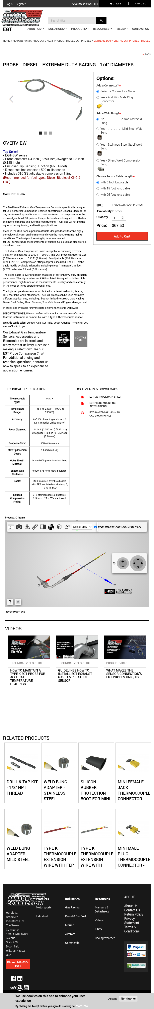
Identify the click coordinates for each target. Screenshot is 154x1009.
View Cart (140, 3)
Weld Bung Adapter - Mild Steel (18, 853)
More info (82, 1006)
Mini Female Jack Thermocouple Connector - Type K (134, 793)
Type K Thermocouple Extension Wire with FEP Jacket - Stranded (60, 862)
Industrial (42, 916)
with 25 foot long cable (115, 194)
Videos (99, 920)
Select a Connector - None (117, 91)
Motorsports (44, 907)
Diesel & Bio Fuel (75, 916)
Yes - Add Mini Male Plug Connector (116, 99)
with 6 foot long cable (114, 182)
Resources (101, 29)
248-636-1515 (90, 3)
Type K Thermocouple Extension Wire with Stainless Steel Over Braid (97, 865)
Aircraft (70, 934)
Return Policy (133, 914)
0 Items (116, 3)
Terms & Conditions (132, 929)
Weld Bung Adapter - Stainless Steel (55, 790)
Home (6, 40)
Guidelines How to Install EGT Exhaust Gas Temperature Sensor (75, 675)
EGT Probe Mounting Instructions (102, 404)
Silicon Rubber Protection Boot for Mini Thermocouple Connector (97, 796)
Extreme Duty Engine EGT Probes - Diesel (121, 40)
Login (9, 4)
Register (20, 4)
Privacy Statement (131, 920)
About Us (34, 29)
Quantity (102, 217)
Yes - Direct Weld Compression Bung (120, 162)
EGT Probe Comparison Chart (63, 339)
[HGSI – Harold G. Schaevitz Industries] (23, 18)
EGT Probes (56, 40)
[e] (13, 987)
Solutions (56, 29)
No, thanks (128, 998)
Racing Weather (105, 938)
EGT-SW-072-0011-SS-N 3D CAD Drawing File (104, 414)
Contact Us (140, 29)
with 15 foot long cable (115, 188)
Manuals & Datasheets (102, 909)
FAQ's (98, 929)
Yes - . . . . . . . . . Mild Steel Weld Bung (121, 130)
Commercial (72, 943)
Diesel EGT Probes (78, 40)
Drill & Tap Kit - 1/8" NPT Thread (22, 787)
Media (121, 29)
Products (78, 29)
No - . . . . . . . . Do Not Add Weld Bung (121, 121)
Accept (112, 999)
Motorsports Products (29, 40)
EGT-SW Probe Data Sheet (105, 396)
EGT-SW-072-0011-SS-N (15, 612)
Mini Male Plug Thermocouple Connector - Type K (134, 859)
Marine (69, 925)
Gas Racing (72, 907)
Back (148, 54)
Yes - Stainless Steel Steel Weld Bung (121, 146)
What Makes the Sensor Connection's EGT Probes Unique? (124, 673)
